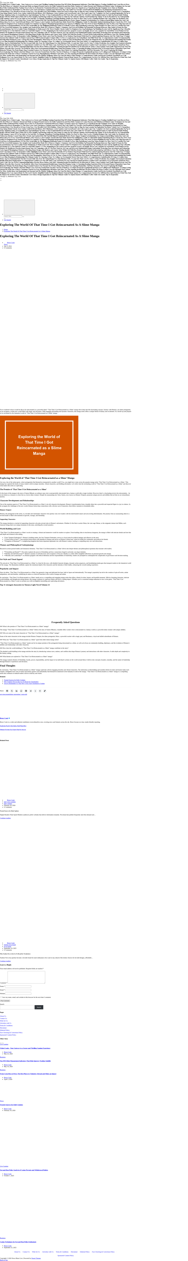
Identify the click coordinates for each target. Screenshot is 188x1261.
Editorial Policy (5, 1030)
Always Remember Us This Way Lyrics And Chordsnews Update (24, 683)
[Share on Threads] (40, 691)
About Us (3, 1016)
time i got (20, 694)
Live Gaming (4, 1044)
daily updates (8, 803)
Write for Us (4, 1021)
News (6, 244)
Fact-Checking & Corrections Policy (11, 1032)
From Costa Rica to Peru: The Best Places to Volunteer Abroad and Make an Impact (28, 1074)
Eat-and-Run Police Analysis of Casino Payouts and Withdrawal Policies (24, 1170)
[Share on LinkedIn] (16, 691)
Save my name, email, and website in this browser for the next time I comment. (26, 997)
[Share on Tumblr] (35, 691)
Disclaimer (3, 1028)
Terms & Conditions (6, 1025)
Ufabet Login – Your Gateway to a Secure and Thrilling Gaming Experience (25, 1048)
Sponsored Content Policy (8, 1035)
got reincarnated (5, 694)
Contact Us (3, 1018)
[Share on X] (12, 691)
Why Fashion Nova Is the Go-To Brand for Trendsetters (21, 682)
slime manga (14, 694)
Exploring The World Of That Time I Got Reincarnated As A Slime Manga (27, 231)
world (25, 694)
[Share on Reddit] (31, 691)
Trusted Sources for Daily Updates (14, 680)
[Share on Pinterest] (26, 691)
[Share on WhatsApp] (21, 691)
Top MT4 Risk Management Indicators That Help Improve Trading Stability (25, 1061)
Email (2, 990)
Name (2, 986)
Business (2, 1057)
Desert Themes (36, 1258)
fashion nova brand (10, 945)
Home (6, 229)
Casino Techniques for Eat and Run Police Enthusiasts (18, 1242)
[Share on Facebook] (7, 691)
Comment (3, 983)
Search (2, 1004)
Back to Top (4, 1260)
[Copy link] (45, 691)
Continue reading (5, 818)
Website (2, 993)
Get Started (7, 113)
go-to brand (7, 946)
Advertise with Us (5, 1023)
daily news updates (10, 802)
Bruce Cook (11, 242)
